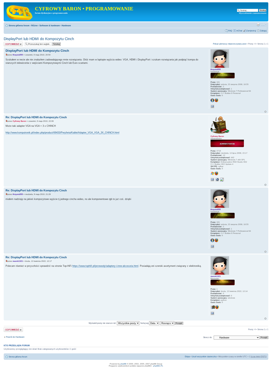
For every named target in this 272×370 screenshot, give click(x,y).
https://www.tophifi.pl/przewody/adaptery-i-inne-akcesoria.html (105, 266)
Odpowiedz (9, 43)
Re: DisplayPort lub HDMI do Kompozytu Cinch (36, 117)
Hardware (66, 25)
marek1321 (18, 261)
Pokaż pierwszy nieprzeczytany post (229, 44)
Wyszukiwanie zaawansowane (252, 13)
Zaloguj (263, 31)
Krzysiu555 (18, 55)
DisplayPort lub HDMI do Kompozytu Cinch (39, 39)
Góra (265, 112)
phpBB (123, 364)
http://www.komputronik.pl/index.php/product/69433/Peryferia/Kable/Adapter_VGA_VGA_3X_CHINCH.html (62, 132)
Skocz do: (207, 337)
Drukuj (258, 24)
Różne (34, 25)
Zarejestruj (251, 31)
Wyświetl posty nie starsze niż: (103, 323)
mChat (239, 31)
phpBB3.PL (158, 366)
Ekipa (187, 356)
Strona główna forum (19, 25)
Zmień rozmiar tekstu (263, 24)
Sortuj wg (144, 323)
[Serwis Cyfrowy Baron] (20, 12)
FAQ (230, 31)
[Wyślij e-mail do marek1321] (212, 313)
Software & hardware (49, 25)
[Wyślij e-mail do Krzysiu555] (212, 106)
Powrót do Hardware (15, 337)
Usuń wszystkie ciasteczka (204, 356)
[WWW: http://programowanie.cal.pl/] (217, 179)
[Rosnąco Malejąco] (172, 323)
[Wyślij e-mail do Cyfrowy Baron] (212, 179)
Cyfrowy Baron (19, 121)
